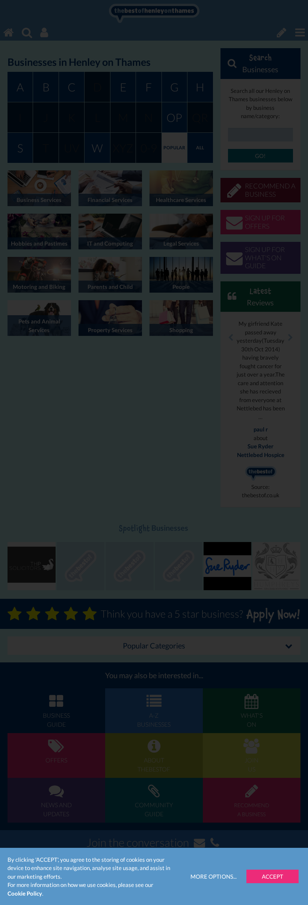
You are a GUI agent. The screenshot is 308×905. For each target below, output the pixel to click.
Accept (272, 876)
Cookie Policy (25, 893)
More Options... (213, 876)
